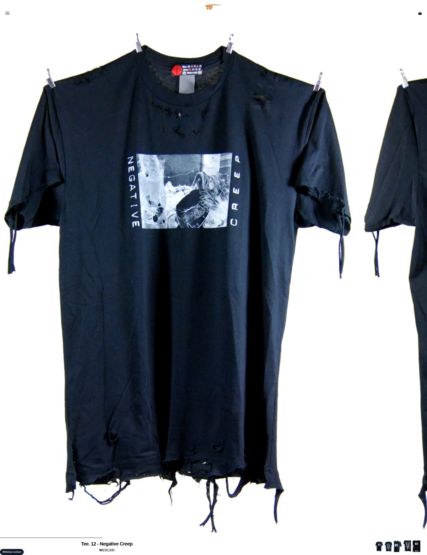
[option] (379, 546)
